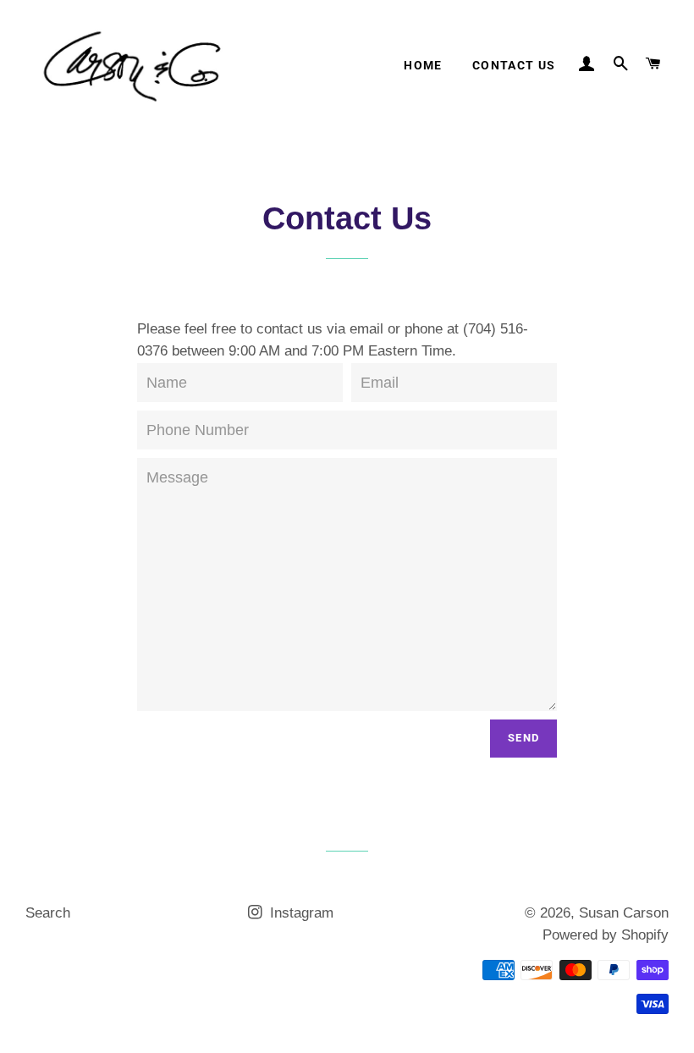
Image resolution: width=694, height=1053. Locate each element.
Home (423, 65)
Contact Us (514, 65)
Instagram (299, 913)
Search (47, 913)
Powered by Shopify (606, 935)
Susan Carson (624, 913)
